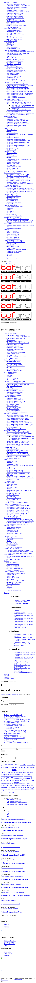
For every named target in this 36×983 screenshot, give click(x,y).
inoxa (25, 776)
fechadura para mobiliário (12, 774)
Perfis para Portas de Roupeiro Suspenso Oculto (22, 665)
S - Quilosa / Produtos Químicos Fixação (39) (16, 742)
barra (14, 769)
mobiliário (21, 778)
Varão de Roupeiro (19, 671)
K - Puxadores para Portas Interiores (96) (15, 730)
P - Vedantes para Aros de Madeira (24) (14, 738)
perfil (29, 778)
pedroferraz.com (18, 979)
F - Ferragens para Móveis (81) (12, 722)
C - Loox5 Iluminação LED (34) (12, 718)
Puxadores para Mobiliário (21, 603)
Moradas (6, 955)
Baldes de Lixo (18, 640)
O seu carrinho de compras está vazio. (11, 329)
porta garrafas (22, 783)
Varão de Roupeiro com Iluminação (23, 672)
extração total (26, 772)
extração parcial (20, 772)
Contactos (6, 945)
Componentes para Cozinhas (21, 642)
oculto (26, 778)
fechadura (4, 774)
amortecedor (11, 767)
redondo (24, 785)
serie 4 (19, 787)
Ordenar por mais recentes (14, 801)
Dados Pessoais (8, 953)
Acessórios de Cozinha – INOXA (23, 637)
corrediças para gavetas (21, 770)
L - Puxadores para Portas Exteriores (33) (15, 732)
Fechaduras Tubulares (20, 627)
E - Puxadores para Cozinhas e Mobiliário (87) (16, 721)
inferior (21, 776)
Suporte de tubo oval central (10, 847)
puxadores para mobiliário (15, 785)
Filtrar (2, 751)
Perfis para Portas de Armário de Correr (24, 657)
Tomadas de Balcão (19, 645)
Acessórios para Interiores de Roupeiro (24, 652)
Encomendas (7, 952)
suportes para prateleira (12, 789)
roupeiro (14, 787)
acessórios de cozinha (11, 765)
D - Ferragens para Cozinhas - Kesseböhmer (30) (17, 719)
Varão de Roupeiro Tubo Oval (11, 912)
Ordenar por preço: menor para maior (17, 802)
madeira (15, 778)
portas (28, 783)
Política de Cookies (9, 942)
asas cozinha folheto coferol (26, 767)
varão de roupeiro (4, 790)
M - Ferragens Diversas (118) (12, 733)
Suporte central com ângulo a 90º (12, 830)
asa (16, 767)
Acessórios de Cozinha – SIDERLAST (24, 639)
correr (27, 770)
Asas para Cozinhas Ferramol (22, 600)
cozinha (4, 772)
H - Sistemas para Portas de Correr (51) (14, 725)
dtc (14, 772)
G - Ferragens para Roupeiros (12, 694)
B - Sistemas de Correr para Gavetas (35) (15, 716)
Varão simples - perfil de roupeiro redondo (15, 896)
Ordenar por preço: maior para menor (17, 804)
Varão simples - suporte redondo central (14, 863)
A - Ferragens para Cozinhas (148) (13, 715)
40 (8, 813)
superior (22, 787)
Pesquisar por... (5, 322)
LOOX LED (8, 778)
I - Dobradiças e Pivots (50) (11, 727)
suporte (26, 787)
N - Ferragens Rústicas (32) (11, 735)
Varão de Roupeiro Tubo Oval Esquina (14, 839)
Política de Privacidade (10, 941)
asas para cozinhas (6, 770)
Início (2, 694)
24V (1, 765)
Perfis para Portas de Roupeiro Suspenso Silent (22, 668)
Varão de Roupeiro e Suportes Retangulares (16, 822)
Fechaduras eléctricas (19, 612)
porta (16, 782)
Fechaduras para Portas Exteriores (23, 613)
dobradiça (11, 772)
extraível (31, 772)
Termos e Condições (9, 944)
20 (8, 811)
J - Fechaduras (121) (9, 728)
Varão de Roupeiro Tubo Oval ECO (13, 855)
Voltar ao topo (4, 980)
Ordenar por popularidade (14, 799)
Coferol (10, 261)
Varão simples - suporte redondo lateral (14, 879)
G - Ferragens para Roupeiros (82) (13, 724)
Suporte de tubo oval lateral (10, 904)
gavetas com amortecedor (13, 776)
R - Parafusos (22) (9, 741)
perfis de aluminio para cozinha (10, 780)
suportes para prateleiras (27, 789)
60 (8, 814)
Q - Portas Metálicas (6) (10, 739)
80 (8, 816)
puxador (4, 785)
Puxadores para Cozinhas (20, 601)
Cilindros (16, 610)
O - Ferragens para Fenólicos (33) (13, 736)
